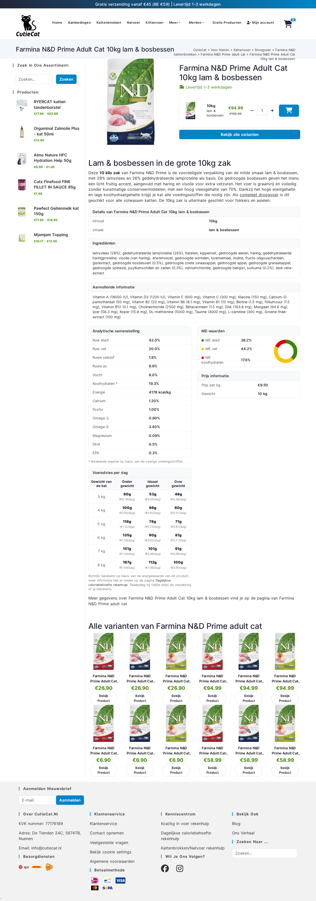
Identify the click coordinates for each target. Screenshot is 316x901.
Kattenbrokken (109, 22)
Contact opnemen (107, 832)
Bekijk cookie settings (110, 851)
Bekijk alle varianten (240, 134)
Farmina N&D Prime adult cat (223, 54)
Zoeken (66, 79)
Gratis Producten (227, 22)
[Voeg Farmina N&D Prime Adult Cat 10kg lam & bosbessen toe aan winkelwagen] (289, 111)
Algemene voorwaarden (112, 861)
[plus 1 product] (272, 110)
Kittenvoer (154, 22)
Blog (236, 823)
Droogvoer (263, 50)
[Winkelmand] (288, 24)
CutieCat (200, 50)
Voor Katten (220, 50)
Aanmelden (70, 800)
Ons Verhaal (243, 832)
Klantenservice (103, 823)
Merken (195, 22)
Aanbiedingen (79, 22)
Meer (173, 22)
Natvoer (133, 22)
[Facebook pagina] (165, 868)
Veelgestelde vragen (109, 842)
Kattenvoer (242, 50)
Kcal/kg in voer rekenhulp (185, 823)
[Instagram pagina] (179, 868)
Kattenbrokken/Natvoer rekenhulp (193, 847)
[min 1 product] (252, 110)
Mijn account (262, 22)
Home (57, 22)
